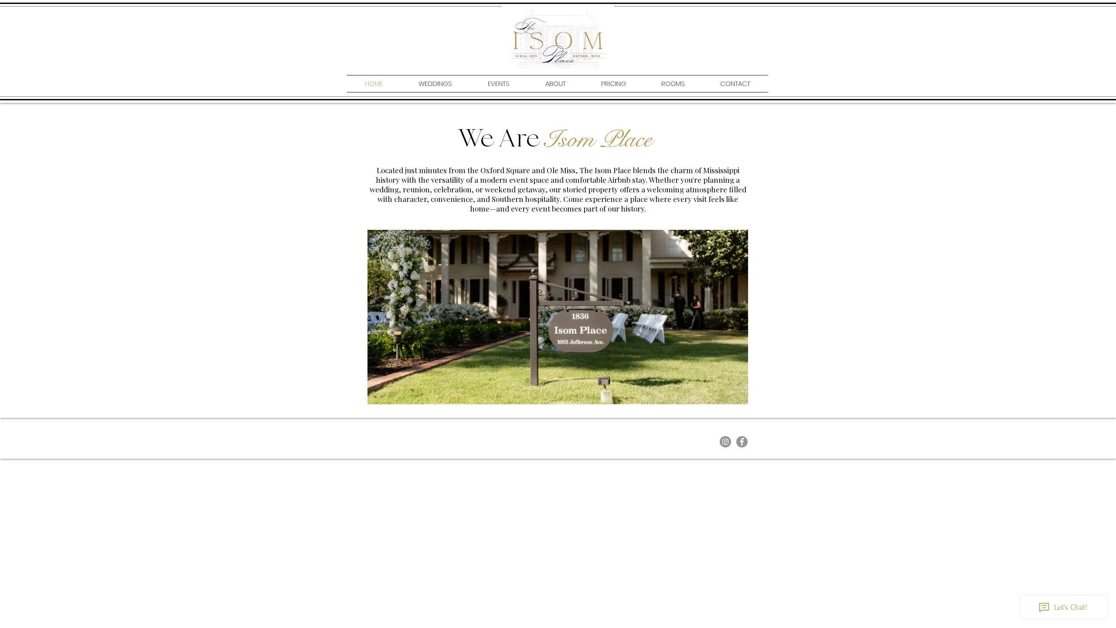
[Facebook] (742, 441)
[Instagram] (725, 441)
